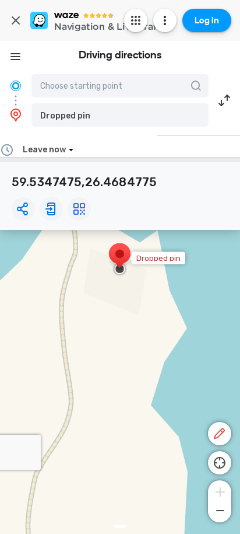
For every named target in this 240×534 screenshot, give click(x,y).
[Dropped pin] (119, 259)
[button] (120, 115)
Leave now (44, 150)
